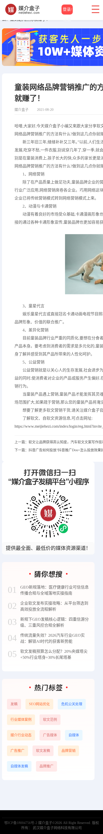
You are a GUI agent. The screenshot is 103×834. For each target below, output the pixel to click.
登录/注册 (67, 11)
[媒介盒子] (22, 6)
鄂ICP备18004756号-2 (20, 823)
